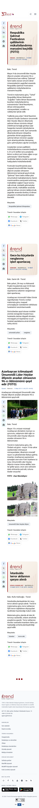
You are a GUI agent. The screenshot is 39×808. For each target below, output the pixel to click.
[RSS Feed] (31, 780)
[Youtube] (17, 780)
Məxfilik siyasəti (7, 763)
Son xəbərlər (6, 726)
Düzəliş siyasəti (6, 749)
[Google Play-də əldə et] (26, 789)
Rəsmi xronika (6, 729)
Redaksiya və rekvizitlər (9, 740)
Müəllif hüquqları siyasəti (10, 766)
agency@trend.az (7, 716)
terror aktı (21, 636)
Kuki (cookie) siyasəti (8, 769)
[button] (4, 23)
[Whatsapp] (3, 780)
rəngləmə (27, 332)
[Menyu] (35, 14)
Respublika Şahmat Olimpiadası (19, 206)
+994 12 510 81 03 (7, 713)
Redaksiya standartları (9, 746)
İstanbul (11, 636)
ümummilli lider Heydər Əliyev (19, 524)
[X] (13, 780)
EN (16, 804)
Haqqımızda (5, 737)
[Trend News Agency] (7, 696)
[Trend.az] (8, 14)
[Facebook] (8, 780)
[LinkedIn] (26, 780)
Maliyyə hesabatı (7, 752)
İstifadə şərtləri (6, 760)
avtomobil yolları (14, 332)
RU (23, 804)
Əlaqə (3, 743)
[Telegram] (22, 780)
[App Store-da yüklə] (10, 789)
